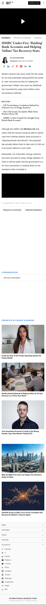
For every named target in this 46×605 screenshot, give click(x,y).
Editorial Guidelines (33, 210)
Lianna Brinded (18, 58)
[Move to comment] (30, 66)
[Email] (25, 66)
